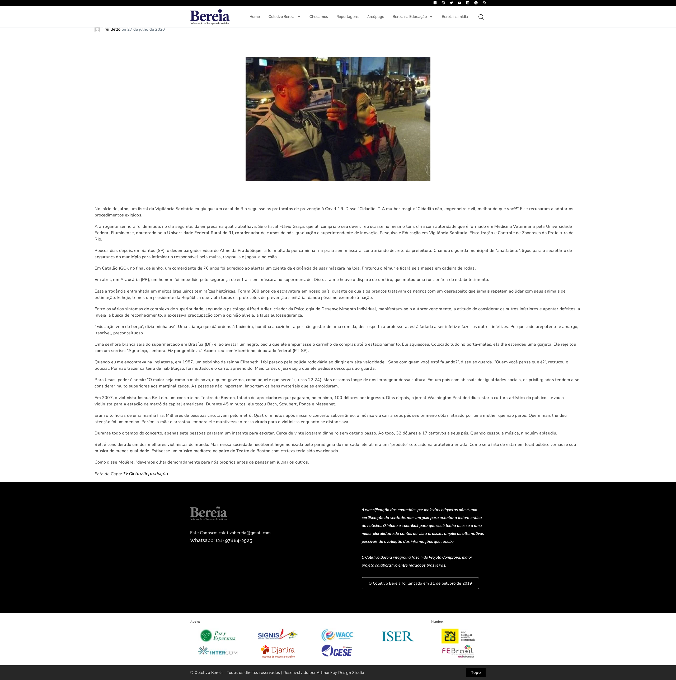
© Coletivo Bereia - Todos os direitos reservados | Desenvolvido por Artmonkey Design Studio (277, 672)
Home (255, 17)
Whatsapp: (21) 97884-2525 (221, 540)
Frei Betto (112, 29)
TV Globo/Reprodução (145, 473)
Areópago (375, 17)
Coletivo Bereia (281, 17)
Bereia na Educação (410, 17)
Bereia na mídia (455, 17)
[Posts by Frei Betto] (98, 29)
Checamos (318, 17)
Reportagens (347, 17)
